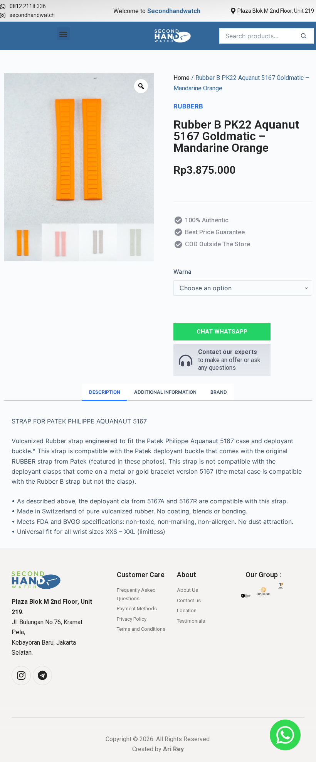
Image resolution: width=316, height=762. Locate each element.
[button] (63, 33)
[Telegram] (42, 675)
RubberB (188, 106)
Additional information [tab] (165, 392)
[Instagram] (21, 675)
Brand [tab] (218, 392)
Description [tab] (104, 392)
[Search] (303, 36)
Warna (182, 271)
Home (181, 77)
